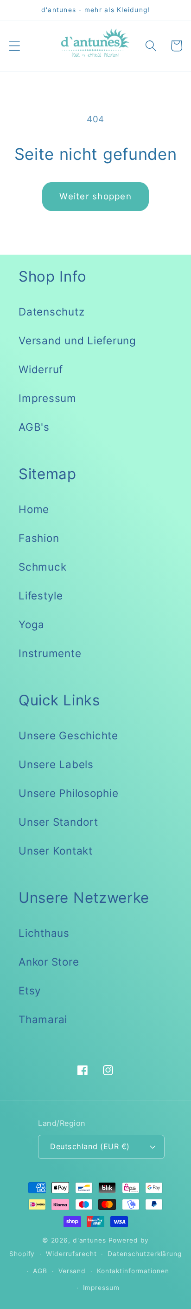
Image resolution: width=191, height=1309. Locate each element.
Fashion (39, 538)
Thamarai (43, 1019)
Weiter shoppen (95, 196)
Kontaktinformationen (133, 1271)
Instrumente (50, 653)
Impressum (47, 398)
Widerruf (41, 369)
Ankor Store (49, 961)
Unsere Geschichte (68, 735)
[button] (14, 46)
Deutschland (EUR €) (90, 1146)
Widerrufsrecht (71, 1253)
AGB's (34, 427)
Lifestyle (41, 595)
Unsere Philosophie (69, 793)
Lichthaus (44, 933)
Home (34, 509)
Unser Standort (58, 822)
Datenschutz (51, 311)
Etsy (30, 990)
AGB (40, 1271)
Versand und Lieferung (77, 340)
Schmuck (42, 566)
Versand (72, 1271)
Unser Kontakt (56, 850)
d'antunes (89, 1240)
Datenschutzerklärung (145, 1253)
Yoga (32, 624)
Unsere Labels (56, 764)
